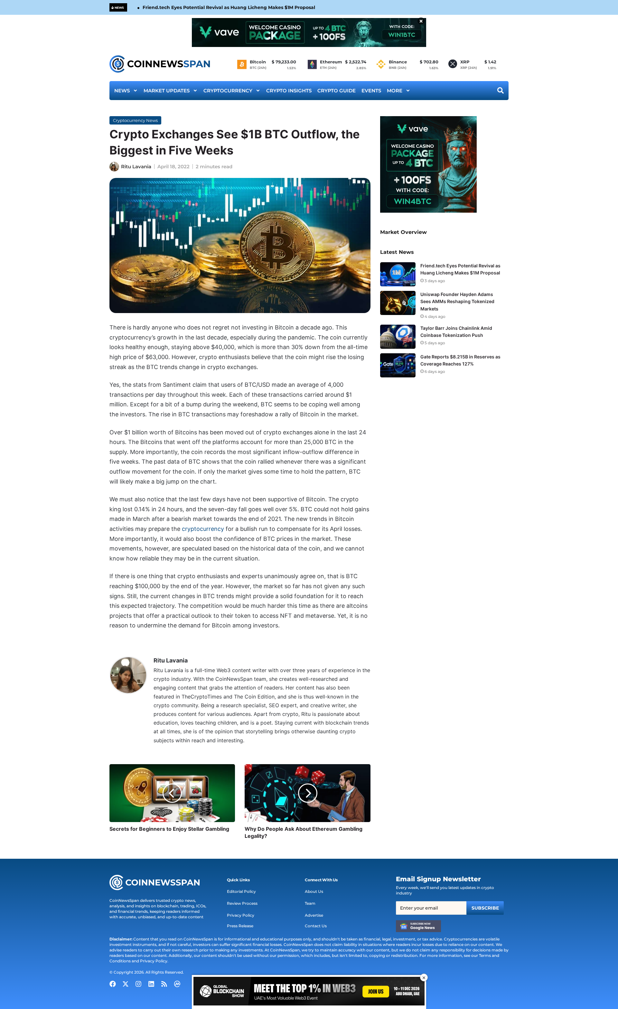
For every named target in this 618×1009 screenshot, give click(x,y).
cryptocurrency (203, 528)
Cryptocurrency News (135, 120)
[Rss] (164, 984)
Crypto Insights (289, 91)
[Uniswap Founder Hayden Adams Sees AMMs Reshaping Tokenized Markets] (398, 303)
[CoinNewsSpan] (160, 64)
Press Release (240, 925)
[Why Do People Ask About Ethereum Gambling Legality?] (307, 793)
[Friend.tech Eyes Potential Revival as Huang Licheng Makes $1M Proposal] (398, 274)
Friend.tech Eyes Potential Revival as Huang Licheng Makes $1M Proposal (229, 7)
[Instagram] (138, 984)
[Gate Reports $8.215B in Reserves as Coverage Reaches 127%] (398, 365)
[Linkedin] (151, 984)
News (122, 91)
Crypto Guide (336, 91)
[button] (238, 880)
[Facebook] (112, 984)
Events (371, 91)
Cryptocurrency (227, 91)
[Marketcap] (177, 984)
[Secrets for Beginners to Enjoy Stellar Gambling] (172, 793)
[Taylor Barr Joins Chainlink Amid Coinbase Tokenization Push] (398, 337)
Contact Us (316, 925)
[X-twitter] (125, 984)
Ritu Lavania (136, 166)
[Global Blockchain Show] (309, 992)
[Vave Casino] (309, 32)
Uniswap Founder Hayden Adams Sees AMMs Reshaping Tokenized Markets (457, 301)
